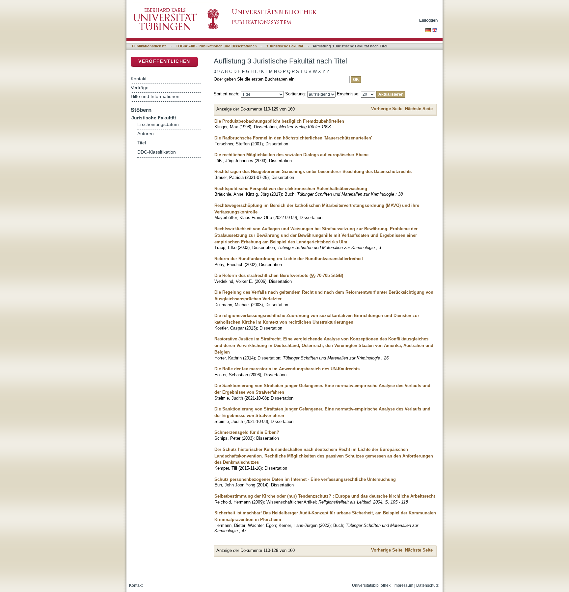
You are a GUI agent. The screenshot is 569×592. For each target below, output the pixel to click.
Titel (141, 142)
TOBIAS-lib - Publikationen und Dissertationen (216, 46)
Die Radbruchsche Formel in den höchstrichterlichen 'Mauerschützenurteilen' (293, 138)
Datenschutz (427, 585)
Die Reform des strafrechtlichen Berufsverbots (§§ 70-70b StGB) (278, 275)
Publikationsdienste (149, 46)
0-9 (217, 71)
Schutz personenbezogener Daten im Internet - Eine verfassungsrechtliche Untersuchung (305, 479)
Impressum (403, 585)
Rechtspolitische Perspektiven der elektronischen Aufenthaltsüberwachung (290, 188)
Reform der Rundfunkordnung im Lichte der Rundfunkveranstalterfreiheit (288, 258)
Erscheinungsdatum (158, 124)
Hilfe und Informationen (155, 96)
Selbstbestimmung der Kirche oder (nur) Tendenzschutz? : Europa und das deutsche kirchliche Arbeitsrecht (324, 496)
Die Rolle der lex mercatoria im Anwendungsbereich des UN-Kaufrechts (287, 368)
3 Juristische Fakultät (284, 46)
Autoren (145, 133)
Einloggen (428, 20)
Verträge (140, 87)
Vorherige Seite (386, 108)
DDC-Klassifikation (156, 152)
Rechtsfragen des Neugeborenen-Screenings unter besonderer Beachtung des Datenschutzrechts (313, 171)
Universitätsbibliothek (371, 585)
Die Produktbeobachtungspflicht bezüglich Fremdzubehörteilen (279, 121)
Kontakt (139, 78)
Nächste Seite (419, 108)
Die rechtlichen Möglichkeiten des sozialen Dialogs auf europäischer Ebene (291, 154)
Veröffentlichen (164, 61)
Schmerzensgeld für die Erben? (246, 432)
